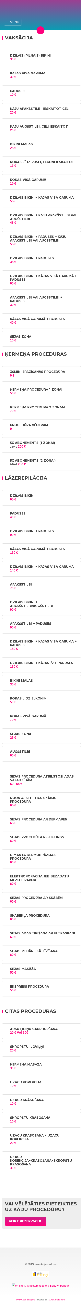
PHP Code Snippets (25, 1299)
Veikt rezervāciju (25, 1221)
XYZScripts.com (57, 1299)
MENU (14, 22)
